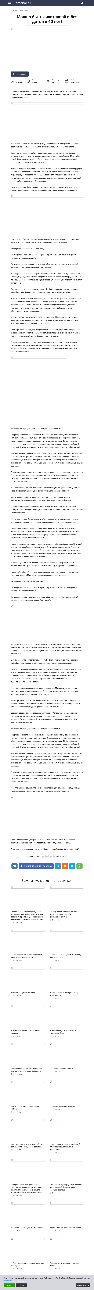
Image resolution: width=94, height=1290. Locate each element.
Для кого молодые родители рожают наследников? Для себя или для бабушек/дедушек (66, 1187)
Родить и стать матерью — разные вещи (64, 1264)
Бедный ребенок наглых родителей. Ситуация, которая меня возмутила (26, 1069)
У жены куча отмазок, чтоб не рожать (66, 1228)
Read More (8, 1280)
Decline (21, 1285)
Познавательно (19, 74)
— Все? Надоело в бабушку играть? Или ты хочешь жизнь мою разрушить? (65, 1146)
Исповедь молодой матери (61, 1068)
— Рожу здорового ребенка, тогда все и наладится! (27, 1264)
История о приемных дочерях (62, 1106)
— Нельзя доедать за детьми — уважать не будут (63, 1031)
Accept (9, 1285)
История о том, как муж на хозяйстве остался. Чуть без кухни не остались (27, 1145)
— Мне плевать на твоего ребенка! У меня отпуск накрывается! (26, 956)
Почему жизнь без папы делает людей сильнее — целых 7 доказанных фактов (63, 914)
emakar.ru (23, 3)
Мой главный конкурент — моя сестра (27, 1228)
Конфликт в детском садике (23, 993)
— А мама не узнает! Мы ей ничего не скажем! (27, 1031)
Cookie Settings (83, 1285)
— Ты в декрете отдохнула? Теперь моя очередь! (65, 994)
